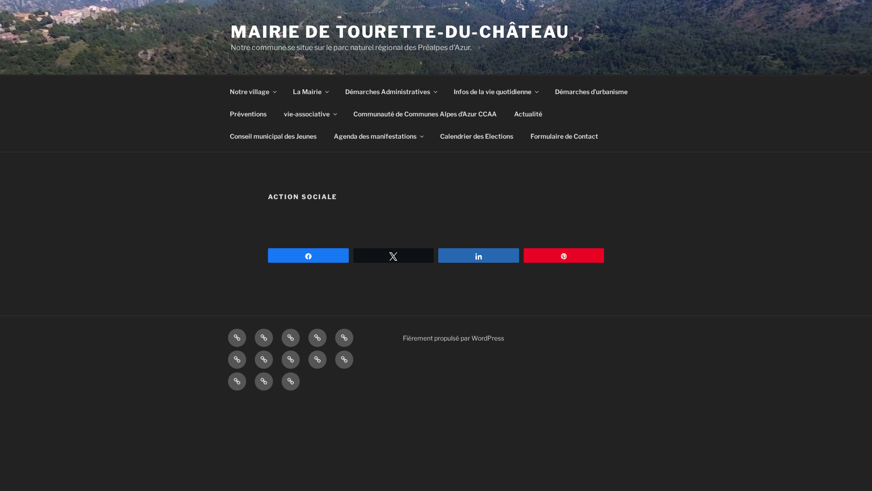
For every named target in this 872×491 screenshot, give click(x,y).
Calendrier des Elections (476, 136)
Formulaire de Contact (564, 136)
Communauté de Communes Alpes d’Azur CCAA (425, 114)
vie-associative (307, 114)
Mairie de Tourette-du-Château (400, 32)
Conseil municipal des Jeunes (273, 136)
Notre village (249, 91)
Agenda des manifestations (375, 136)
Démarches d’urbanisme (591, 91)
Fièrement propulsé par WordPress (453, 338)
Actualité (528, 114)
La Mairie (307, 91)
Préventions (248, 114)
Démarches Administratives (387, 91)
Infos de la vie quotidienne (492, 91)
